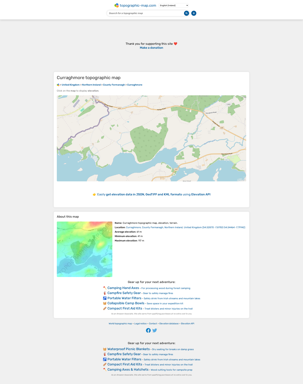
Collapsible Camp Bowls (125, 303)
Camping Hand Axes (123, 288)
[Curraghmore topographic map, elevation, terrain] (84, 249)
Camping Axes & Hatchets (128, 369)
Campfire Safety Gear (124, 293)
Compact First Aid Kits (124, 308)
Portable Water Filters (124, 298)
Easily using (154, 194)
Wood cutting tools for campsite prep (171, 369)
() (185, 227)
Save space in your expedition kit (165, 303)
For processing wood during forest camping (165, 288)
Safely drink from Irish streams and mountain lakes (172, 298)
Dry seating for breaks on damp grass (173, 349)
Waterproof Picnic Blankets (128, 349)
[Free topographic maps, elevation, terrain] (58, 84)
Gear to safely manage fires (158, 293)
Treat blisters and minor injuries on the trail (169, 308)
